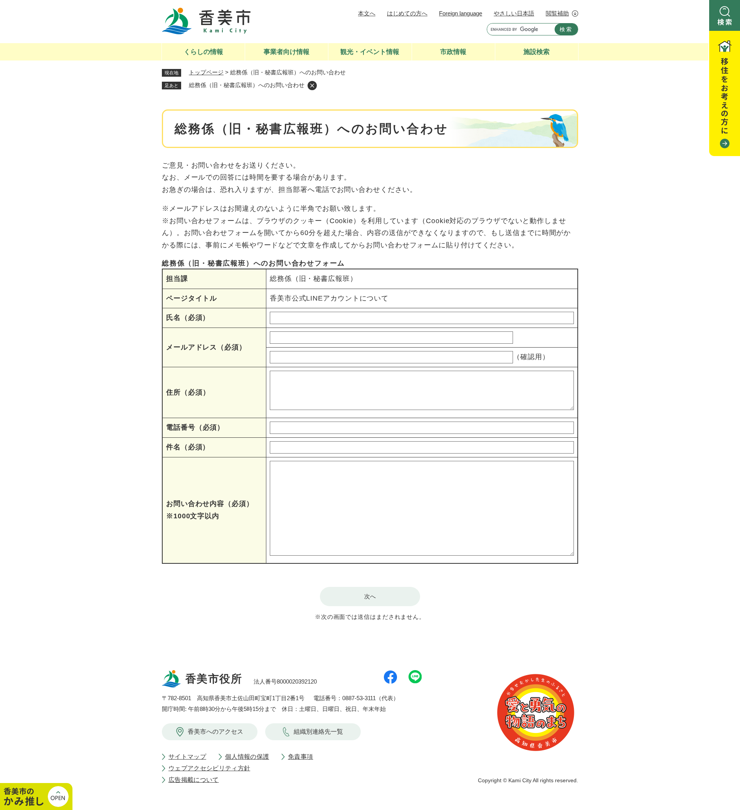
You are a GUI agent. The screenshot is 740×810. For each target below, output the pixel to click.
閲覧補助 (557, 13)
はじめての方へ (407, 13)
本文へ (366, 13)
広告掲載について (193, 779)
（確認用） (531, 357)
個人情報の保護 (247, 756)
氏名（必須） (188, 317)
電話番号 (195, 427)
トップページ (206, 72)
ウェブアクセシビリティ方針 (209, 768)
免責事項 (300, 756)
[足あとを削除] (312, 85)
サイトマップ (187, 756)
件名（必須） (188, 447)
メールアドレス (206, 347)
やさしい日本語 (514, 13)
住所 (188, 392)
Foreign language (460, 13)
